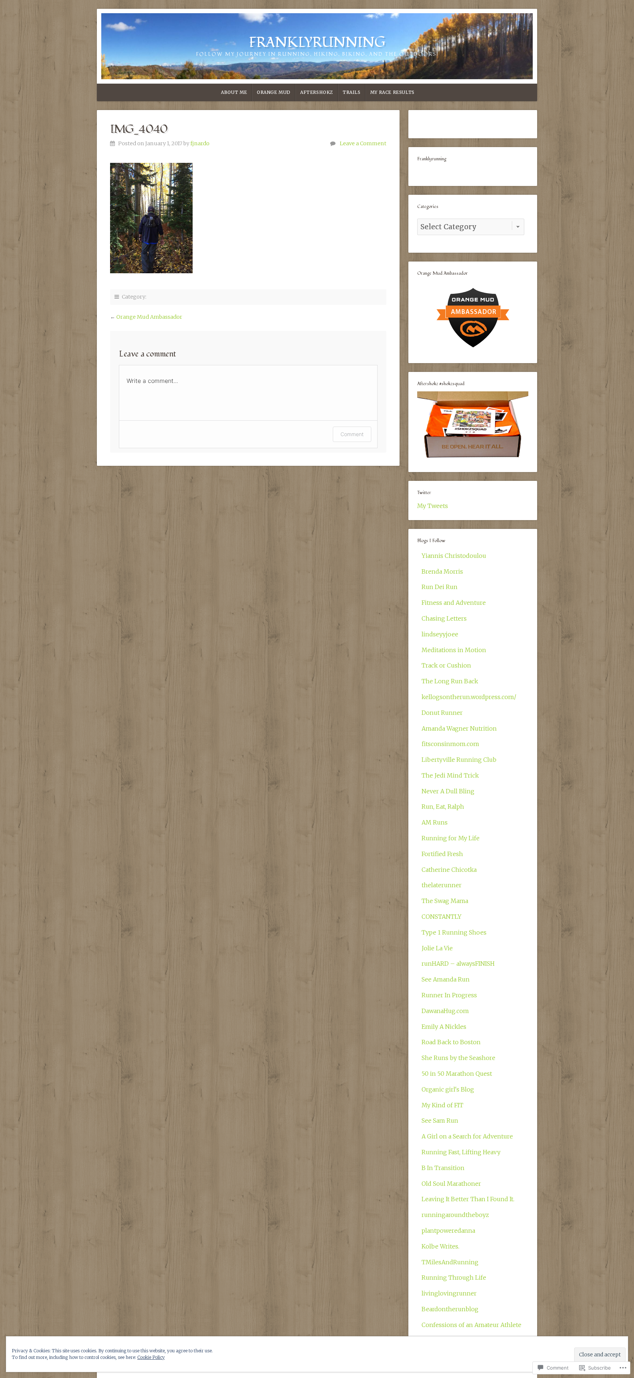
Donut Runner (442, 712)
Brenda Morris (442, 571)
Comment (352, 434)
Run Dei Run (440, 587)
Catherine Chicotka (449, 869)
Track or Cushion (446, 665)
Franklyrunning (431, 159)
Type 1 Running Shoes (454, 932)
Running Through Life (454, 1277)
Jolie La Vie (437, 948)
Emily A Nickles (444, 1026)
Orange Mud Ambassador (149, 317)
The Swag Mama (445, 900)
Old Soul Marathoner (451, 1183)
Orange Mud (274, 92)
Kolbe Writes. (440, 1246)
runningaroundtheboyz (455, 1214)
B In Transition (443, 1168)
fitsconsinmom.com (450, 744)
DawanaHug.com (445, 1011)
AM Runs (435, 822)
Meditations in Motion (454, 650)
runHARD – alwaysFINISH (458, 963)
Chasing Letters (444, 618)
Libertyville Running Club (459, 759)
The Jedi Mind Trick (450, 775)
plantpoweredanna (448, 1230)
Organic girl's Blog (448, 1089)
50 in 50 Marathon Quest (457, 1073)
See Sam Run (440, 1120)
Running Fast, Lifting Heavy (461, 1152)
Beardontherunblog (450, 1309)
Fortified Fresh (442, 854)
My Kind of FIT (442, 1105)
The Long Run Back (450, 681)
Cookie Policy (151, 1357)
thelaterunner (442, 885)
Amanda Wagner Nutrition (459, 728)
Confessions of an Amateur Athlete (471, 1324)
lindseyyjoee (440, 634)
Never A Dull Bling (448, 791)
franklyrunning (317, 42)
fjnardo (199, 143)
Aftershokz (316, 92)
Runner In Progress (449, 995)
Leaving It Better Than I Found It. (468, 1199)
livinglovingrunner (449, 1293)
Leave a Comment (363, 143)
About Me (234, 92)
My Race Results (392, 92)
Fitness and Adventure (454, 602)
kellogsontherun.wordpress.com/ (469, 697)
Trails (352, 92)
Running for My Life (451, 838)
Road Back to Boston (451, 1042)
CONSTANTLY (442, 916)
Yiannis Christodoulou (454, 555)
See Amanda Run (446, 979)
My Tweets (432, 505)
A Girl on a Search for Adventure (467, 1136)
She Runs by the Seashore (458, 1057)
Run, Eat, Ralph (443, 806)
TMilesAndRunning (450, 1262)
